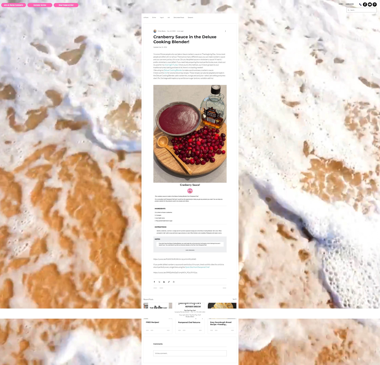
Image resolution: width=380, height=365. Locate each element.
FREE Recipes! (152, 322)
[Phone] (360, 4)
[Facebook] (365, 4)
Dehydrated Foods (179, 17)
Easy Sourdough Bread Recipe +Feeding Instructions (220, 323)
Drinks (154, 17)
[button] (349, 4)
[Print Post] (174, 282)
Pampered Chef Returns (189, 322)
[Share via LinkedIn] (164, 282)
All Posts (145, 17)
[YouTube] (370, 4)
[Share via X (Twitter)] (159, 282)
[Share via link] (169, 282)
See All (235, 299)
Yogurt (162, 17)
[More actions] (225, 31)
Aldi (169, 17)
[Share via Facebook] (154, 282)
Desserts (190, 17)
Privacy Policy (190, 316)
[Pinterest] (375, 4)
